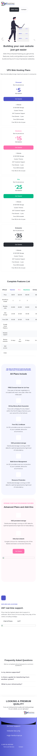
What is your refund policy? (11, 684)
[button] (18, 672)
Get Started (18, 99)
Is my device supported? (10, 672)
